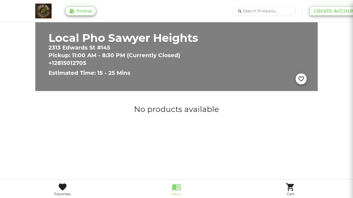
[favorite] (301, 78)
